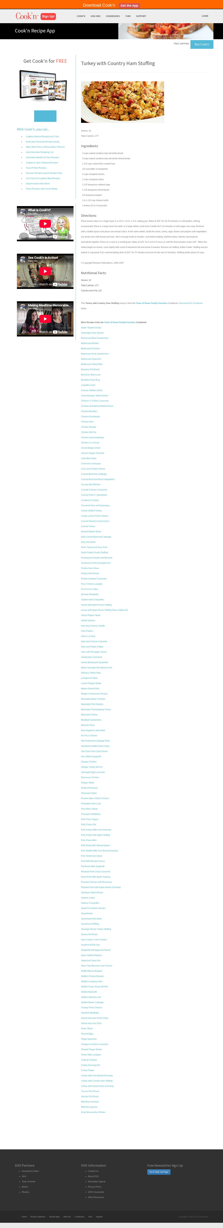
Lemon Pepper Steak (91, 683)
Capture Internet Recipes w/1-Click (42, 136)
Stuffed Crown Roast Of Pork (94, 986)
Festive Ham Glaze (90, 568)
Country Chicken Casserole (94, 490)
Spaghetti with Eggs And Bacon (96, 950)
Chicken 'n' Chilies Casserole (95, 401)
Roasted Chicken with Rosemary (96, 882)
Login (205, 16)
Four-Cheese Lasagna (91, 584)
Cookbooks (113, 16)
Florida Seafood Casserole (93, 578)
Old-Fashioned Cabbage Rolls (95, 741)
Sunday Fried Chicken (91, 1007)
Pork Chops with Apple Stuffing (95, 835)
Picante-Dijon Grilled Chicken (95, 798)
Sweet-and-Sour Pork (91, 1023)
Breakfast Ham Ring (90, 380)
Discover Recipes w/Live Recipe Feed (43, 173)
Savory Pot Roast (89, 934)
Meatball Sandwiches (91, 720)
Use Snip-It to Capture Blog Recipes (42, 178)
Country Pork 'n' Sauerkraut (94, 495)
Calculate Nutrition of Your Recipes (42, 157)
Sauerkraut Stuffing (90, 924)
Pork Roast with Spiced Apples (95, 845)
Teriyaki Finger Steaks (91, 1049)
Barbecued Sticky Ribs (91, 364)
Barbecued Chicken (90, 348)
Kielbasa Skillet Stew (91, 673)
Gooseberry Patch (30, 1171)
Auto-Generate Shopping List (39, 152)
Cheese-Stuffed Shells (91, 390)
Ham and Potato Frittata (92, 646)
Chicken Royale (88, 427)
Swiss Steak (87, 1028)
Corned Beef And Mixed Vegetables (98, 479)
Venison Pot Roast (89, 1096)
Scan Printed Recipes (36, 168)
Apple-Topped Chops (91, 327)
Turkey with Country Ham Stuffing (97, 1081)
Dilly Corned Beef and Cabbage (96, 537)
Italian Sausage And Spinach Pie (96, 667)
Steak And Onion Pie (91, 960)
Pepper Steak (87, 782)
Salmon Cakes (88, 898)
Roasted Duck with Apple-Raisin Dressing (101, 887)
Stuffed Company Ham (91, 981)
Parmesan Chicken (90, 777)
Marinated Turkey (89, 714)
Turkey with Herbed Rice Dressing (97, 1086)
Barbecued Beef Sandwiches (95, 338)
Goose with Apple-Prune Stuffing (96, 605)
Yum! (128, 16)
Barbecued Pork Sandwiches (95, 354)
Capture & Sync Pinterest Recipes (41, 162)
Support (141, 16)
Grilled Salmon (88, 620)
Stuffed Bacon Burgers (91, 971)
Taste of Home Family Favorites (120, 322)
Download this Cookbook (191, 303)
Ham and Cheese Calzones (94, 641)
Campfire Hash (88, 385)
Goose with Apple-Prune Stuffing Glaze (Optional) (104, 610)
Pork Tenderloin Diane (91, 856)
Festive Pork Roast (90, 573)
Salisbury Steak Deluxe (92, 892)
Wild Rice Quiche (89, 1107)
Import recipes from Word (37, 183)
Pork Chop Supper (90, 819)
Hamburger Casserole (91, 657)
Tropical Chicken (89, 1060)
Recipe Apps (54, 1217)
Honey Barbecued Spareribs (94, 662)
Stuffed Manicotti (89, 992)
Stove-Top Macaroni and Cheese (96, 966)
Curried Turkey (88, 526)
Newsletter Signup (96, 1181)
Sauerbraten (87, 913)
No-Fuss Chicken (89, 735)
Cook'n (81, 16)
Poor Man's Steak (89, 809)
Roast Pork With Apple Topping (95, 877)
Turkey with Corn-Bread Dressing (97, 1075)
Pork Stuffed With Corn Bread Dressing (99, 850)
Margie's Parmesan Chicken (94, 694)
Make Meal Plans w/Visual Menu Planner (45, 147)
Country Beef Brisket (90, 484)
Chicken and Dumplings (92, 437)
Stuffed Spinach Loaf (91, 997)
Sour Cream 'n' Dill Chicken (94, 939)
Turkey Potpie (87, 1070)
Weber (25, 1187)
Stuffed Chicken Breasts (92, 976)
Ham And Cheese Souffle (93, 626)
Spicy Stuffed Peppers (91, 955)
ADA (24, 1176)
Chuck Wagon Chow (91, 448)
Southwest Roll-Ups (90, 945)
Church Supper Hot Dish (92, 453)
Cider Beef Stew (88, 458)
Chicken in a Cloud (90, 442)
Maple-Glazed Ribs (90, 688)
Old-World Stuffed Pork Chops (95, 746)
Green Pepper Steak (90, 615)
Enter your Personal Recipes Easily (42, 142)
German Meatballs (89, 594)
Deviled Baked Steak (91, 531)
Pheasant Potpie (89, 793)
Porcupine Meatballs (91, 814)
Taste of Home (28, 1181)
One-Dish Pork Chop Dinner (94, 751)
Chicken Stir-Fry (88, 432)
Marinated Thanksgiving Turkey (96, 709)
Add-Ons (96, 16)
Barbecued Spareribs (91, 359)
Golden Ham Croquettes (92, 599)
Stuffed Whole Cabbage (92, 1002)
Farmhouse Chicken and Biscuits (96, 558)
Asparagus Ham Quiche (92, 333)
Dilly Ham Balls (88, 542)
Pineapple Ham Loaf (91, 803)
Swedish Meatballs (90, 1013)
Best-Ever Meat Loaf (90, 374)
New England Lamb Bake (93, 730)
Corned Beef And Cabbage (94, 474)
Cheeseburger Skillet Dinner (94, 395)
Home (24, 1217)
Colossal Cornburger (91, 463)
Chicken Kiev (87, 422)
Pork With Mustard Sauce (93, 861)
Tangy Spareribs (89, 1039)
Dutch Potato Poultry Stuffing (94, 552)
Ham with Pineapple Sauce (94, 652)
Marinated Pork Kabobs (92, 704)
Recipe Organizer (37, 1217)
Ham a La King (88, 636)
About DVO (93, 1176)
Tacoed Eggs (87, 1034)
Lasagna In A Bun (89, 678)
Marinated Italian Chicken (93, 699)
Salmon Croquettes (90, 903)
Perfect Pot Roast (89, 788)
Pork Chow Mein (89, 840)
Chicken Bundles (89, 411)
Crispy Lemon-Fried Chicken (94, 516)
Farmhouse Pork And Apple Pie (95, 563)
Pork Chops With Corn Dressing (96, 830)
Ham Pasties (87, 631)
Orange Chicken (89, 762)
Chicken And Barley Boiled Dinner (97, 406)
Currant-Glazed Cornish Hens (95, 521)
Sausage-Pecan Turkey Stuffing (96, 929)
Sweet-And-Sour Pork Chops (94, 1018)
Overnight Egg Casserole (93, 772)
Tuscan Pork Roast (90, 1091)
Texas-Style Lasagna (91, 1054)
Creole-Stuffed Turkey (91, 510)
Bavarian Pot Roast (90, 369)
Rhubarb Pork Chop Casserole (95, 871)
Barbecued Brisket (89, 343)
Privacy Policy (94, 1187)
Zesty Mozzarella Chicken (93, 1112)
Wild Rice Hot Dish (90, 1102)
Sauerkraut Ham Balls (91, 918)
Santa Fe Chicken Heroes (93, 908)
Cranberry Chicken (90, 500)
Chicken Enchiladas (90, 416)
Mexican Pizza (88, 725)
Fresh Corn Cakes (89, 589)
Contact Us (93, 1171)
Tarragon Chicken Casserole (94, 1044)
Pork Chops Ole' (88, 824)
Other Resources (96, 1197)
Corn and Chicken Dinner (93, 469)
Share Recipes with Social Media (41, 189)
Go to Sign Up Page (158, 1172)
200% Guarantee (96, 1192)
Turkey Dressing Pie (90, 1065)
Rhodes (25, 1192)
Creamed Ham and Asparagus (95, 505)
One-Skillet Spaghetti (91, 756)
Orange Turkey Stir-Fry (91, 767)
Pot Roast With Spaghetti (93, 866)
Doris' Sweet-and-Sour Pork (94, 547)
